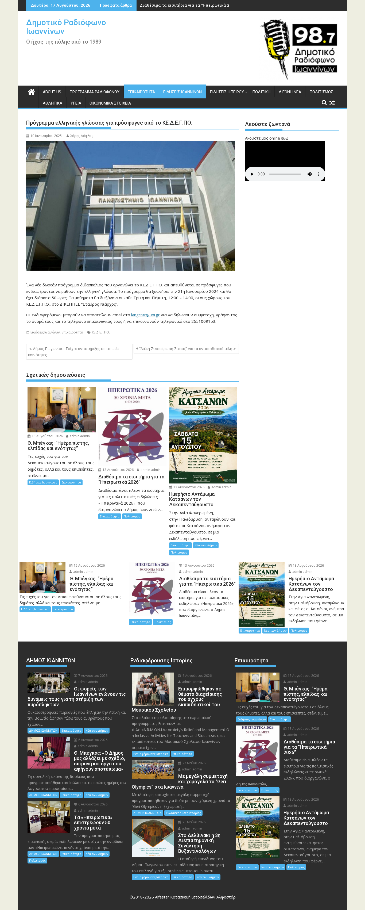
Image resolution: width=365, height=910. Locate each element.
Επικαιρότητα (141, 92)
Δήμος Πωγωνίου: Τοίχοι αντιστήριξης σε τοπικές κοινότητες (73, 351)
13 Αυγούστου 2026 (118, 469)
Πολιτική (261, 92)
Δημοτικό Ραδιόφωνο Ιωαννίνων (66, 27)
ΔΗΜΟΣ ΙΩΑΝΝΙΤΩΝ (43, 730)
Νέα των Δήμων (206, 545)
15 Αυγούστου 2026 (47, 436)
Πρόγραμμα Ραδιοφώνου (94, 92)
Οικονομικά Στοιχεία (110, 103)
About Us (52, 92)
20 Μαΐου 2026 (193, 822)
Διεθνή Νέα (290, 92)
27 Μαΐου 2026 (193, 763)
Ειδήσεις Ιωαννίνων (182, 92)
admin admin (79, 436)
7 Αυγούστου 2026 (92, 675)
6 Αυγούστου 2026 (92, 740)
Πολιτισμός (321, 92)
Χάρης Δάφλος (81, 135)
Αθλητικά (52, 103)
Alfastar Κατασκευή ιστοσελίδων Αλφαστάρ (195, 897)
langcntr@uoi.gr (145, 314)
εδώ (284, 138)
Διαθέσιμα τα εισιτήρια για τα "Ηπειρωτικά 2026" (188, 5)
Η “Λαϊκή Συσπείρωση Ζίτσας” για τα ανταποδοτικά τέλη (183, 348)
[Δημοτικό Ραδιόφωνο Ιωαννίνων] (31, 91)
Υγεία (76, 103)
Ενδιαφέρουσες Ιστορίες (150, 754)
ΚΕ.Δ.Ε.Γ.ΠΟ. (101, 332)
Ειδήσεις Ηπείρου (227, 92)
